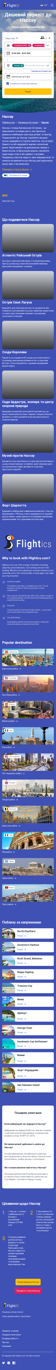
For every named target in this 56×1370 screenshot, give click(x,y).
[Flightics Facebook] (14, 1363)
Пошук (20, 936)
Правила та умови (10, 1331)
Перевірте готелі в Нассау (15, 169)
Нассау (45, 122)
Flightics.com (8, 122)
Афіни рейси (7, 878)
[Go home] (11, 1305)
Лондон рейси (8, 799)
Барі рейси (7, 747)
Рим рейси (7, 852)
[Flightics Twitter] (3, 1363)
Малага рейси (8, 721)
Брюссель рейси (9, 826)
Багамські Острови (28, 122)
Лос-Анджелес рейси (12, 773)
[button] (52, 5)
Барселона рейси (10, 668)
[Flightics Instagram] (8, 1363)
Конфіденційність (10, 1338)
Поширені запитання (11, 1335)
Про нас (5, 1342)
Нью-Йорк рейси (9, 695)
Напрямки (6, 1346)
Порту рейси (7, 904)
